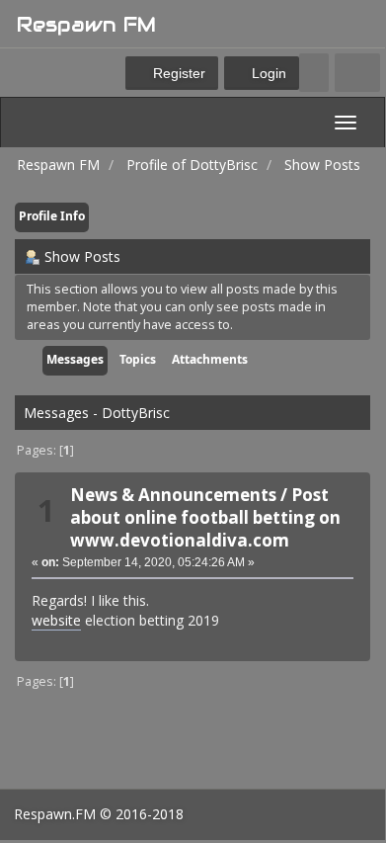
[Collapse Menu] (357, 72)
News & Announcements (173, 494)
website (56, 620)
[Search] (314, 72)
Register (177, 73)
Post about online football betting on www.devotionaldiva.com (205, 517)
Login (267, 73)
